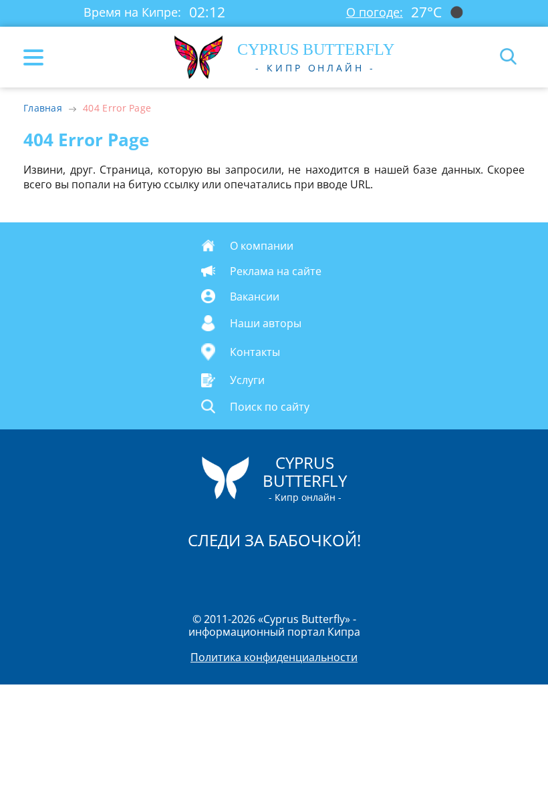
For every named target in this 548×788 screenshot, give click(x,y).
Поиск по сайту (269, 406)
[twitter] (260, 575)
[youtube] (351, 575)
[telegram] (290, 575)
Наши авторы (265, 323)
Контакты (255, 352)
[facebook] (198, 575)
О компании (261, 245)
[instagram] (229, 575)
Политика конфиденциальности (274, 657)
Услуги (247, 380)
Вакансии (254, 296)
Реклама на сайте (275, 271)
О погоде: (374, 12)
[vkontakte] (321, 575)
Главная (42, 108)
